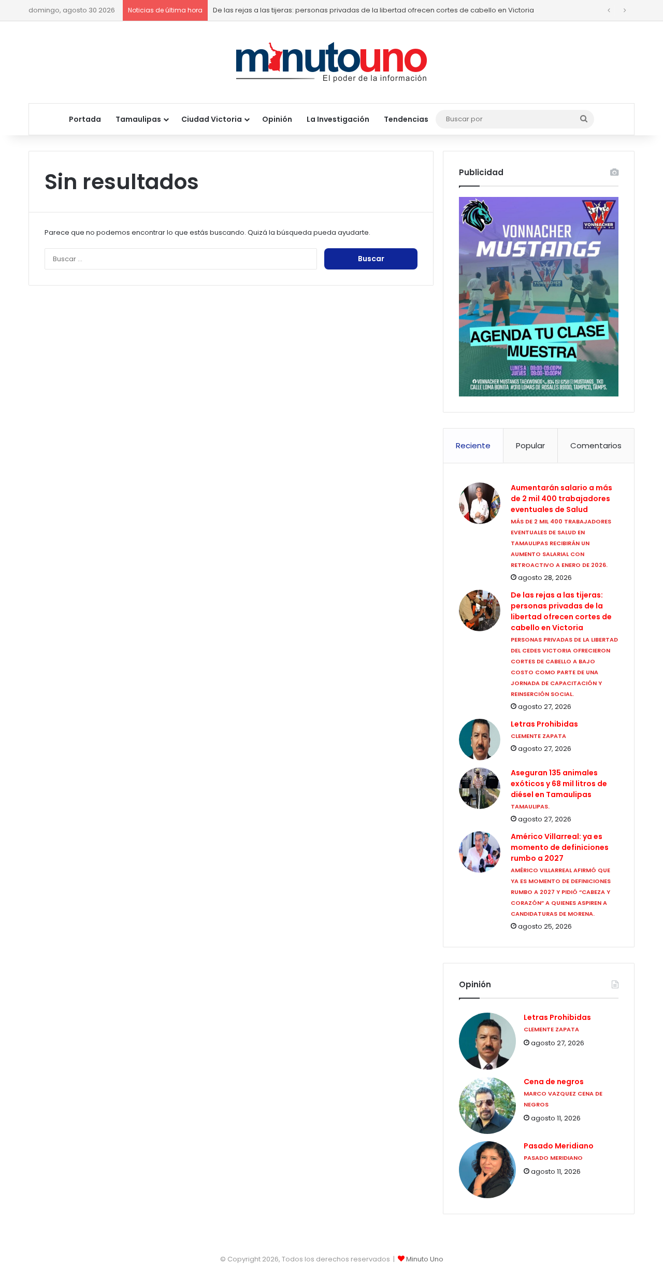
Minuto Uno (424, 1259)
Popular (530, 445)
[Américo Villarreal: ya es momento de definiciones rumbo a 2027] (479, 852)
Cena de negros (554, 1082)
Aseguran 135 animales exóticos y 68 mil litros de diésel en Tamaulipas (559, 784)
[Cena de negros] (487, 1105)
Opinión (277, 119)
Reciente (473, 445)
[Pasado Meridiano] (487, 1169)
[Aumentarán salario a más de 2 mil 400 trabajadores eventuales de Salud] (479, 503)
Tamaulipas (138, 119)
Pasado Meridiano (559, 1146)
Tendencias (406, 119)
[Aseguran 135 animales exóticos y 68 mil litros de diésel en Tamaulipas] (479, 788)
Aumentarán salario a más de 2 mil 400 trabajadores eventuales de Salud (561, 498)
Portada (85, 119)
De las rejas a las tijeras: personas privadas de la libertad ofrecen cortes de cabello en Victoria (373, 10)
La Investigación (338, 119)
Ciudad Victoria (211, 119)
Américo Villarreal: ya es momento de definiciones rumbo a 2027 (560, 847)
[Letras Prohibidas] (479, 739)
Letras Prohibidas (544, 724)
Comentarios (596, 445)
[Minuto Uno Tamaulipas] (331, 62)
